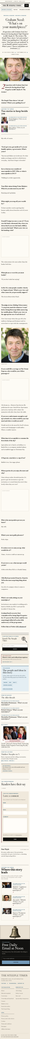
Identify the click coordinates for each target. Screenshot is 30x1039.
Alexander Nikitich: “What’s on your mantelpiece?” (19, 901)
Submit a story (4, 1003)
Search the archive (5, 1006)
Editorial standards (6, 993)
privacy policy (19, 835)
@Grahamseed (21, 627)
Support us (21, 983)
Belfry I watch (19, 993)
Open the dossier (8, 688)
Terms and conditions (6, 1024)
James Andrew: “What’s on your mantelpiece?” (17, 128)
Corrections (4, 996)
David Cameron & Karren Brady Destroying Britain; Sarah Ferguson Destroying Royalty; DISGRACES (14, 745)
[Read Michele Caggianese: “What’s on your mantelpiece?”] (6, 885)
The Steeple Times (9, 52)
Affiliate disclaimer (5, 1029)
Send (15, 839)
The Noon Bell (12, 983)
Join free (15, 962)
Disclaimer (3, 1026)
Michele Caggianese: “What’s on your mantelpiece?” (20, 888)
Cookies (3, 1021)
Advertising (19, 990)
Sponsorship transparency (22, 998)
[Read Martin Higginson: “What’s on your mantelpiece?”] (4, 120)
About (2, 990)
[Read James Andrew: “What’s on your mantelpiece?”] (4, 128)
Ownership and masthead (7, 998)
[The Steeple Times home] (12, 5)
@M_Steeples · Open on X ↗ (8, 760)
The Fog (15, 9)
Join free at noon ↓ (7, 770)
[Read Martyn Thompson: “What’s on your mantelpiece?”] (6, 911)
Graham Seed (5, 613)
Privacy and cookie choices (7, 1018)
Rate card (18, 996)
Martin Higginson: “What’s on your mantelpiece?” (18, 119)
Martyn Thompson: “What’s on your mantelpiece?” (19, 914)
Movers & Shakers (6, 9)
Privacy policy (4, 1016)
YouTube (3, 983)
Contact (3, 1001)
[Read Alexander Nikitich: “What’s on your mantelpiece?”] (6, 898)
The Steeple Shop (5, 1009)
